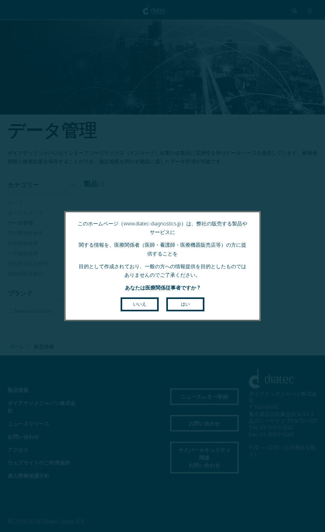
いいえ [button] (139, 304)
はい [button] (185, 304)
